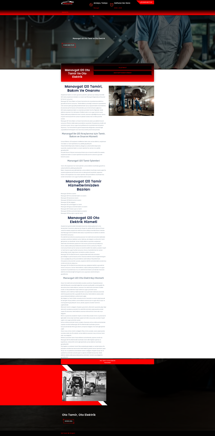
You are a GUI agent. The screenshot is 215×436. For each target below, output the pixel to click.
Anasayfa (65, 12)
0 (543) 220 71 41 (147, 2)
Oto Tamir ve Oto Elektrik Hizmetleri (107, 361)
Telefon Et (123, 67)
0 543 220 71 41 (68, 45)
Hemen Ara (68, 421)
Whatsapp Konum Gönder (123, 73)
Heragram (72, 433)
